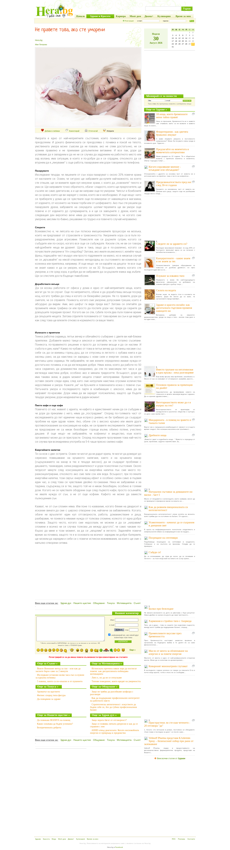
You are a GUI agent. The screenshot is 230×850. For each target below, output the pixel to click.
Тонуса (111, 603)
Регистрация (129, 21)
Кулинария (80, 839)
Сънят (137, 603)
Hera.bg (38, 40)
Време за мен (92, 839)
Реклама (181, 839)
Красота (46, 839)
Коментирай (74, 131)
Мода (54, 839)
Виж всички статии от (171, 758)
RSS (173, 839)
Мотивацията (124, 603)
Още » (132, 650)
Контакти (191, 839)
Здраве (38, 839)
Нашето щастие (82, 603)
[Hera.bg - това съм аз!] (54, 17)
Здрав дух (65, 603)
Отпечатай (93, 131)
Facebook (119, 847)
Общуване (99, 603)
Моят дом (62, 839)
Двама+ (71, 839)
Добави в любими (52, 131)
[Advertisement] (87, 568)
